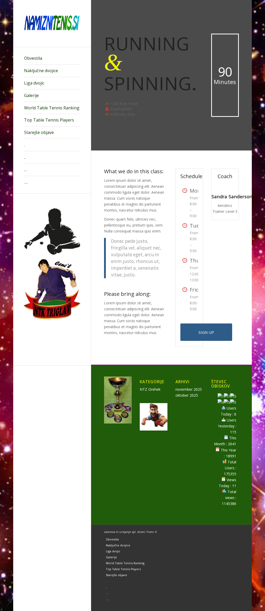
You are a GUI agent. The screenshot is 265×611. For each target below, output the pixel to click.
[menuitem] (52, 58)
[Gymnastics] (4, 305)
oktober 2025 (186, 395)
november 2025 (188, 389)
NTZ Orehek (150, 389)
